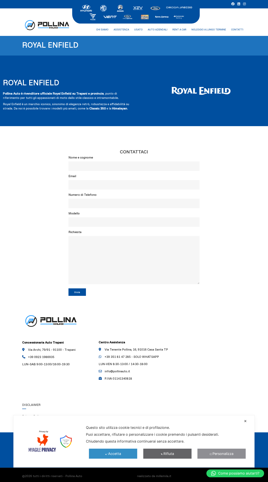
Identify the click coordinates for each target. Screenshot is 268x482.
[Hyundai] (86, 8)
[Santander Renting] (179, 16)
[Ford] (155, 8)
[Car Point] (144, 16)
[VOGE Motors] (92, 16)
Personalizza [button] (222, 454)
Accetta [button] (114, 454)
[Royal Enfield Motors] (162, 16)
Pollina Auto (73, 476)
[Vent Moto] (110, 16)
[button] (235, 473)
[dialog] (133, 441)
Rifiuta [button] (168, 454)
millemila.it (163, 476)
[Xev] (138, 8)
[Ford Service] (127, 16)
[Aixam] (120, 8)
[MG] (103, 8)
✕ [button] (245, 421)
